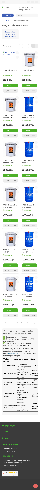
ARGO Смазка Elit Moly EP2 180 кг (29, 296)
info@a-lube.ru (24, 10)
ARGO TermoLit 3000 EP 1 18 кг (9, 116)
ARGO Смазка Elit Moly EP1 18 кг (10, 251)
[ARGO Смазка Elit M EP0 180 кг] (29, 194)
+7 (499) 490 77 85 (26, 7)
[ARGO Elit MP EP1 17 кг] (29, 59)
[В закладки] (17, 52)
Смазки (8, 20)
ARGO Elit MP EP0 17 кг (10, 71)
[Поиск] (36, 15)
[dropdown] (3, 2)
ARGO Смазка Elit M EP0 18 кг (10, 206)
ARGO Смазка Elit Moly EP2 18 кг (10, 296)
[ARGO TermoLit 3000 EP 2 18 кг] (10, 149)
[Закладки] (28, 2)
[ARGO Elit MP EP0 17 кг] (10, 59)
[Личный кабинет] (36, 2)
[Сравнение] (32, 2)
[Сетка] (33, 46)
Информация (8, 425)
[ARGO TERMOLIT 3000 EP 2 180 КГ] (29, 149)
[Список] (36, 46)
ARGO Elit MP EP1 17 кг (28, 71)
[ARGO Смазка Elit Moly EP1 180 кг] (29, 239)
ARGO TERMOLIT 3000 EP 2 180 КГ (28, 161)
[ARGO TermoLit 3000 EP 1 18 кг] (10, 104)
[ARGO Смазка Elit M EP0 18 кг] (10, 194)
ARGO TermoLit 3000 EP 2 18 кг (9, 161)
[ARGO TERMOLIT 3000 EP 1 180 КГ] (29, 104)
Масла (5, 432)
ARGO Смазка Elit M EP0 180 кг (29, 206)
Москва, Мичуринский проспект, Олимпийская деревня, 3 (17, 461)
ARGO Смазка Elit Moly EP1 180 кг (29, 251)
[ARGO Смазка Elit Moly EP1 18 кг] (10, 239)
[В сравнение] (17, 57)
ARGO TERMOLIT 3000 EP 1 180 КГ (28, 116)
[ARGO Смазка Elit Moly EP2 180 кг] (29, 284)
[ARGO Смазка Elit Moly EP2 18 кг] (10, 284)
